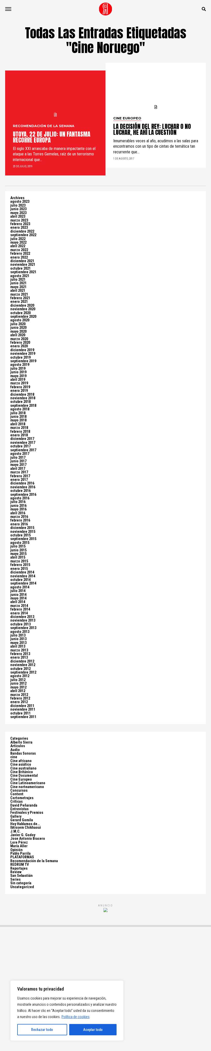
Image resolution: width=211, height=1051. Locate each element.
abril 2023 (17, 216)
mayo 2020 (18, 331)
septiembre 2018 (23, 405)
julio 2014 (17, 591)
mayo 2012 (18, 687)
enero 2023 (19, 227)
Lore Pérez (19, 842)
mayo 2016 (18, 509)
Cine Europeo (21, 779)
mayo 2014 (18, 598)
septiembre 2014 (23, 583)
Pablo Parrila (20, 853)
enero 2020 (19, 346)
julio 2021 (17, 279)
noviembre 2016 (22, 487)
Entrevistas (19, 809)
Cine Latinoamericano (27, 783)
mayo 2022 (18, 242)
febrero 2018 (20, 431)
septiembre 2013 (23, 628)
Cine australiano (23, 768)
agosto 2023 (19, 201)
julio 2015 (17, 546)
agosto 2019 (19, 365)
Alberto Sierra (21, 742)
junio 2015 (18, 550)
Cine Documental (24, 775)
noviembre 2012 (22, 665)
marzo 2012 (19, 695)
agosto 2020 (19, 320)
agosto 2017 (19, 454)
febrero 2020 (20, 342)
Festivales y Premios (26, 812)
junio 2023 (18, 209)
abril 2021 (17, 290)
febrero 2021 (20, 298)
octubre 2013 (20, 624)
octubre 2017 (20, 446)
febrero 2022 (20, 253)
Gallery (15, 816)
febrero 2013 (20, 654)
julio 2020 (17, 324)
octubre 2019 (20, 357)
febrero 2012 (20, 698)
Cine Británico (21, 772)
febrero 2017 (20, 476)
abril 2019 (17, 379)
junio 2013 (18, 639)
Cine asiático (20, 764)
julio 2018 (17, 413)
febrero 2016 (20, 520)
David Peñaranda (23, 805)
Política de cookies (75, 1017)
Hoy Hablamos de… (25, 824)
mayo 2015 (18, 554)
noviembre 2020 (22, 309)
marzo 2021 (19, 294)
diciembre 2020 (22, 305)
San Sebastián (21, 875)
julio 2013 (17, 635)
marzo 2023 (19, 220)
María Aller (19, 846)
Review (15, 872)
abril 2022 (17, 246)
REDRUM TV (19, 864)
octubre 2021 (20, 268)
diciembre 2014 (22, 572)
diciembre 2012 (22, 661)
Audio (15, 750)
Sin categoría (20, 883)
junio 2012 (18, 683)
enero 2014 (19, 613)
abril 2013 (17, 646)
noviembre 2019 (22, 353)
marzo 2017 (19, 472)
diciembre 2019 (22, 350)
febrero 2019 (20, 387)
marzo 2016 (19, 517)
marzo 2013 (19, 650)
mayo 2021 (18, 287)
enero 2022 (19, 257)
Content (16, 794)
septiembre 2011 (23, 717)
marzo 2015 (19, 561)
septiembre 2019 (23, 361)
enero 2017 (19, 480)
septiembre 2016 (23, 494)
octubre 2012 (20, 669)
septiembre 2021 (23, 272)
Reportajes (19, 868)
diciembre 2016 (22, 483)
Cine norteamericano (27, 787)
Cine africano (21, 761)
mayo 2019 (18, 376)
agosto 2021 (19, 276)
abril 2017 (17, 468)
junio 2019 (18, 372)
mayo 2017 (18, 465)
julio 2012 (17, 680)
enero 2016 (19, 524)
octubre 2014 (20, 580)
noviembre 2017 (22, 442)
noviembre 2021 (22, 264)
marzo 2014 (19, 606)
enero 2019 (19, 390)
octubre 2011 (20, 713)
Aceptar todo (93, 1030)
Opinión (16, 850)
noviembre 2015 (22, 531)
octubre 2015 (20, 535)
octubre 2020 (20, 313)
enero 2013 (19, 657)
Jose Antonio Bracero (27, 838)
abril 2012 (17, 691)
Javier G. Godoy (22, 835)
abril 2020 (17, 335)
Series (15, 879)
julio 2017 (17, 457)
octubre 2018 (20, 402)
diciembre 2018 (22, 394)
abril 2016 (17, 513)
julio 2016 (17, 502)
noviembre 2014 (22, 576)
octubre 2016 (20, 491)
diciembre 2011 (22, 706)
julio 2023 (17, 205)
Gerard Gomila (21, 820)
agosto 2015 (19, 543)
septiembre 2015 (23, 539)
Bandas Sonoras (23, 753)
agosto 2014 (19, 587)
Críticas (16, 801)
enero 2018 (19, 435)
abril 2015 (17, 557)
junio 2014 (18, 595)
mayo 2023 (18, 213)
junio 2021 (18, 283)
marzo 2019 (19, 383)
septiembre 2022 (23, 235)
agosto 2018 (19, 409)
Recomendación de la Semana (34, 861)
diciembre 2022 (22, 231)
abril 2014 (17, 602)
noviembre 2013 (22, 620)
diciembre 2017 (22, 439)
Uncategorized (22, 887)
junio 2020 (18, 327)
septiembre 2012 (23, 672)
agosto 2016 (19, 498)
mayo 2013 (18, 643)
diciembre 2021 (22, 261)
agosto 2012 (19, 676)
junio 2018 (18, 416)
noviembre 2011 (22, 709)
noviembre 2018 (22, 398)
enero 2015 (19, 569)
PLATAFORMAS (22, 857)
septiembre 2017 (23, 450)
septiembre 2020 (23, 316)
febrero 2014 (20, 609)
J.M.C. (15, 831)
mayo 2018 (18, 420)
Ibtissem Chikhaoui (25, 827)
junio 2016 (18, 506)
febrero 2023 (20, 224)
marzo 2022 (19, 250)
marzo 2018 (19, 428)
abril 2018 (17, 424)
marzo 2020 (19, 339)
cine (13, 757)
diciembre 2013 (22, 617)
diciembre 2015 (22, 528)
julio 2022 (17, 239)
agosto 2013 (19, 632)
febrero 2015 (20, 565)
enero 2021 (19, 301)
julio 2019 (17, 368)
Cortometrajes (21, 798)
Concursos (19, 790)
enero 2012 (19, 702)
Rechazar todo (42, 1030)
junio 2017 (18, 461)
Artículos (17, 746)
